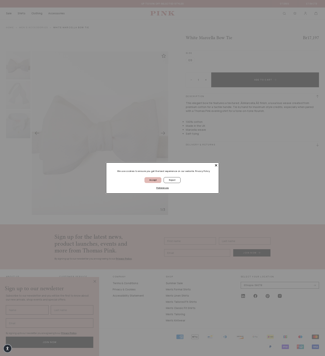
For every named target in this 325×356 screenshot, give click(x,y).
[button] (7, 348)
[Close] (216, 165)
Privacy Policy (202, 171)
